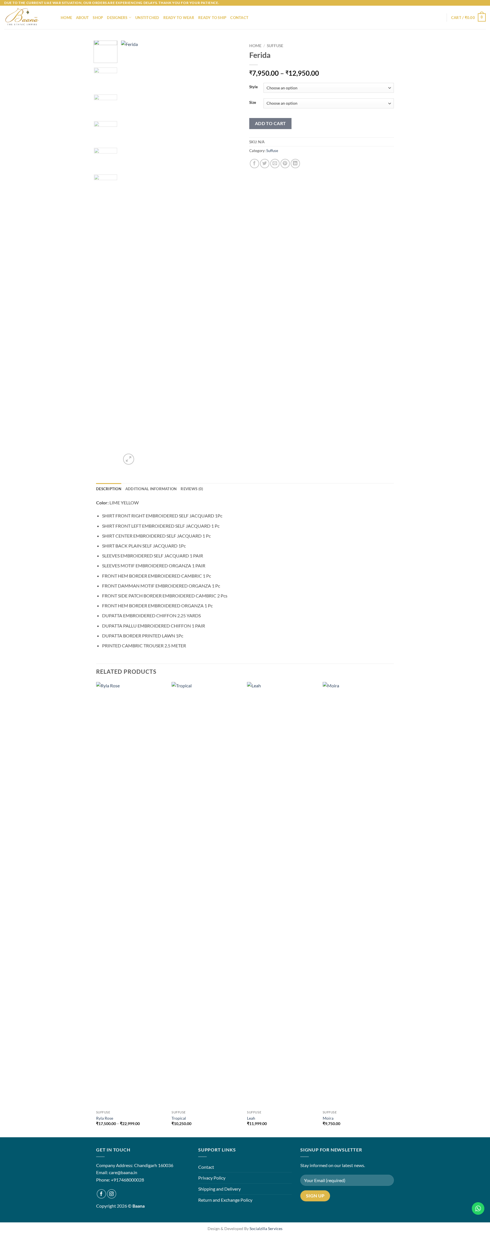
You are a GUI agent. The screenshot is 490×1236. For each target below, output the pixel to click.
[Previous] (131, 253)
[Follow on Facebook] (101, 1194)
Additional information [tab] (151, 489)
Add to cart (270, 123)
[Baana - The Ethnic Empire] (28, 17)
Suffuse (275, 45)
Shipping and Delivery (219, 1188)
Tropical (179, 1118)
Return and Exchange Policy (225, 1200)
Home (66, 17)
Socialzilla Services (266, 1228)
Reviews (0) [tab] (192, 489)
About (82, 17)
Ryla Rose (104, 1118)
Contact (239, 17)
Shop (98, 17)
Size (252, 103)
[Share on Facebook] (254, 163)
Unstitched (147, 17)
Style (253, 87)
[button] (468, 18)
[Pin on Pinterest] (285, 163)
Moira (328, 1118)
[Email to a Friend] (275, 163)
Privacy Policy (211, 1177)
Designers (117, 17)
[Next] (231, 253)
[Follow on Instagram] (111, 1194)
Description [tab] (108, 489)
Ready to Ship (212, 17)
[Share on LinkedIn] (295, 163)
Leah (251, 1118)
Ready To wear (178, 17)
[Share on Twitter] (264, 163)
